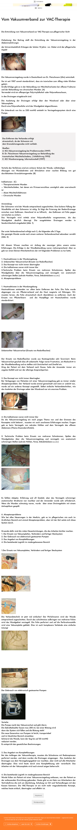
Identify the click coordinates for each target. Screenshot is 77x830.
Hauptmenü (38, 795)
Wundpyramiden (38, 802)
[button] (38, 8)
